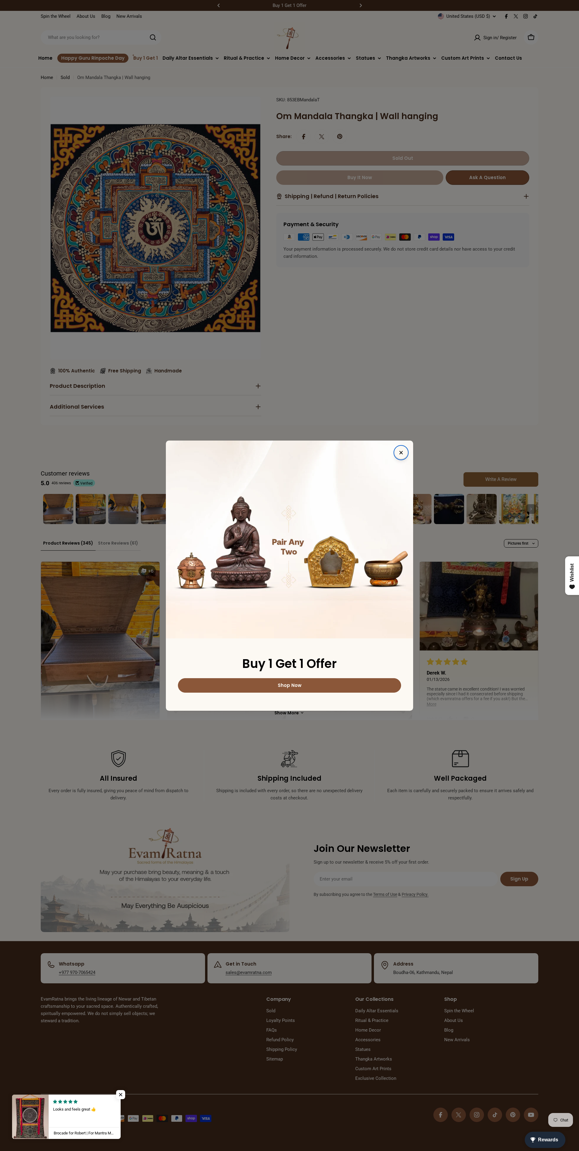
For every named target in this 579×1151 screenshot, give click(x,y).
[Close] (401, 453)
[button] (120, 1094)
